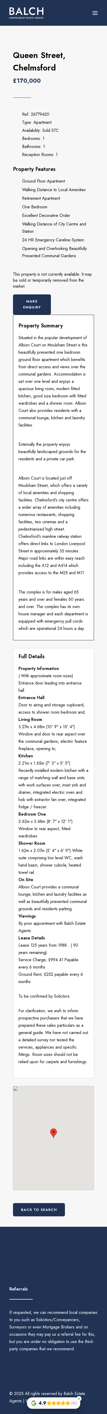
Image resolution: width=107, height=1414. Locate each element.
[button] (95, 13)
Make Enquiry (32, 304)
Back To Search (39, 1209)
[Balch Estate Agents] (26, 13)
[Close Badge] (79, 1398)
